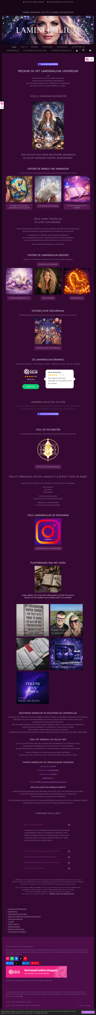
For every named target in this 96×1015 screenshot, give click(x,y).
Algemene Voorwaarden (17, 909)
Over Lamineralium (15, 919)
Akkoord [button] (88, 1012)
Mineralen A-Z (48, 778)
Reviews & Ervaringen (16, 929)
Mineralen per (48, 770)
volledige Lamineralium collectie (53, 782)
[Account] (77, 50)
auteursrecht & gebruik (17, 931)
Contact (11, 921)
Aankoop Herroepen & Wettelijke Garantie (24, 916)
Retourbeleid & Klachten (17, 914)
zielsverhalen (71, 884)
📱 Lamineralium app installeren (48, 64)
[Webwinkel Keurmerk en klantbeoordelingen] (36, 972)
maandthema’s (60, 884)
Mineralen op (48, 766)
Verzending (13, 911)
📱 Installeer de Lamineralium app (48, 414)
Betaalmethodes (14, 926)
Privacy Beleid (13, 924)
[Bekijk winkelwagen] (90, 50)
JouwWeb (87, 1005)
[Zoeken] (83, 50)
